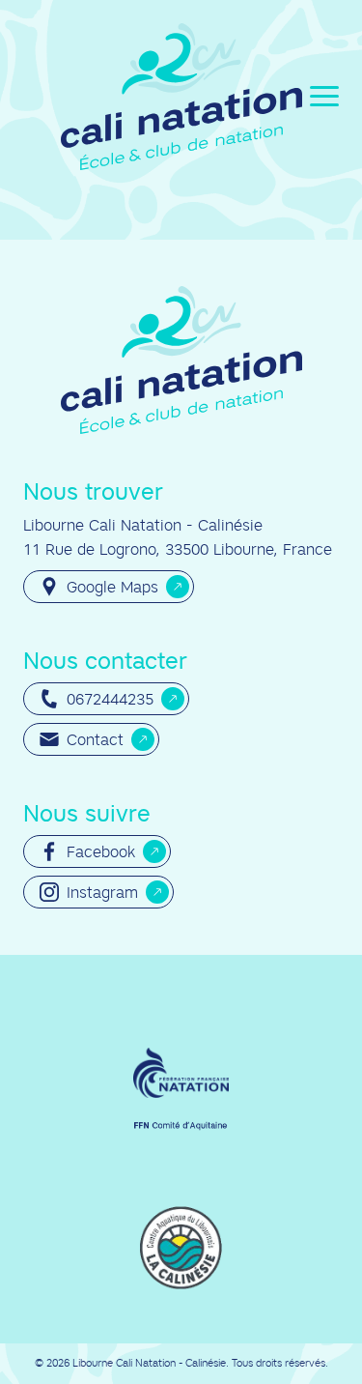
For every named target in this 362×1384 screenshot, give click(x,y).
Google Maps (112, 586)
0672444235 (110, 698)
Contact (95, 739)
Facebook (101, 851)
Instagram (102, 892)
